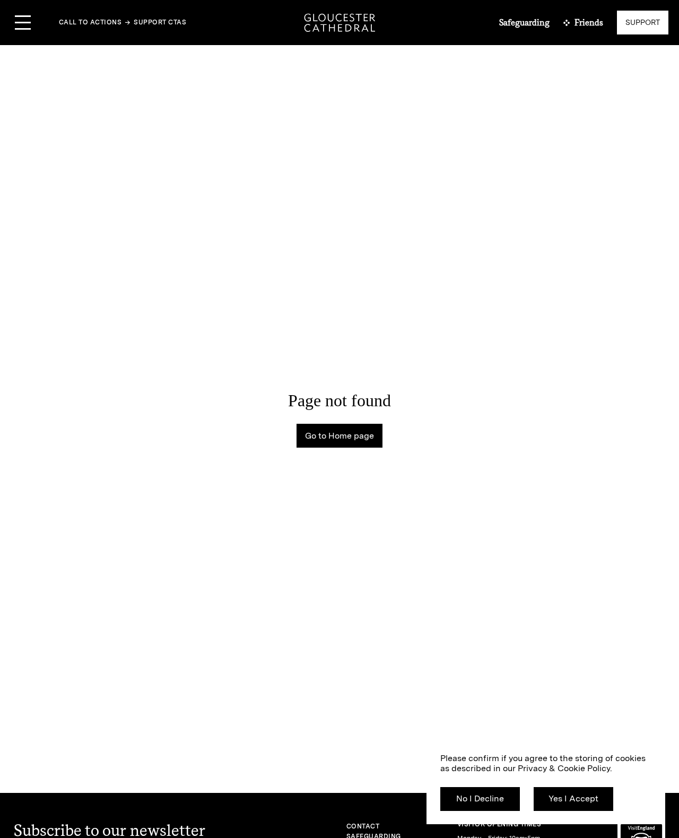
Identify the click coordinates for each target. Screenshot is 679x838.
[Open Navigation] (22, 22)
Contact (363, 826)
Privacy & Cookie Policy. (565, 768)
